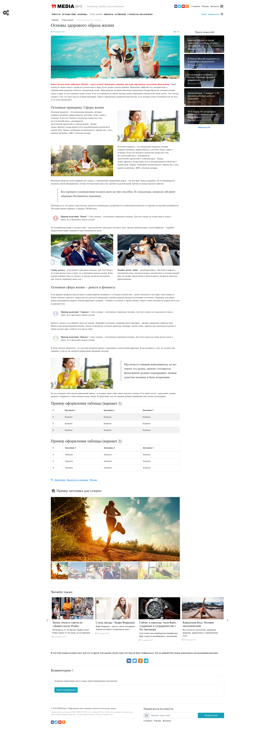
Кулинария (120, 14)
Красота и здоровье (77, 479)
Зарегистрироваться (66, 690)
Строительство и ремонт (140, 14)
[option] (72, 618)
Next (183, 529)
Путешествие (69, 14)
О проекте (195, 6)
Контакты (215, 6)
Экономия (59, 479)
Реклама (205, 6)
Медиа (93, 479)
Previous (47, 529)
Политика (82, 14)
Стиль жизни (95, 14)
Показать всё (204, 127)
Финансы (108, 14)
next (225, 618)
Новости (56, 14)
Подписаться (213, 14)
